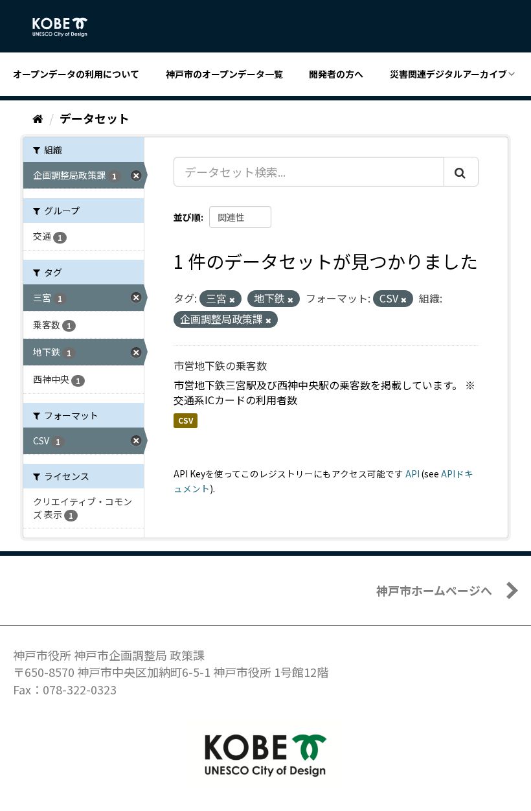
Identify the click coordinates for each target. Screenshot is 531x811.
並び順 (187, 217)
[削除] (232, 299)
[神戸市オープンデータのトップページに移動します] (67, 27)
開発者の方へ (336, 73)
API (412, 473)
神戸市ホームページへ (434, 590)
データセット (95, 117)
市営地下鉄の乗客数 (220, 365)
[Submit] (461, 172)
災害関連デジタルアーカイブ (448, 73)
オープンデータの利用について (76, 73)
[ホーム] (37, 117)
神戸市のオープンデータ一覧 (224, 73)
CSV (185, 420)
